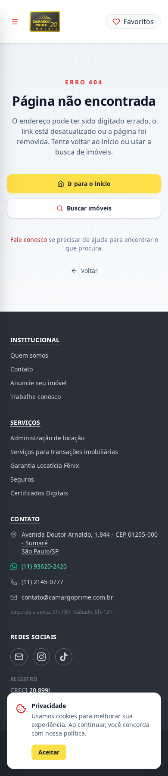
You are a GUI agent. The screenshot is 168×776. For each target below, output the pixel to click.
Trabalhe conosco (35, 397)
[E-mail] (19, 656)
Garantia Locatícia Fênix (44, 465)
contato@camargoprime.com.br (67, 597)
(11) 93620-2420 (44, 566)
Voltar (89, 270)
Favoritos (139, 21)
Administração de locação (47, 438)
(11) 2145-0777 (42, 582)
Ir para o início (89, 183)
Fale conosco (28, 239)
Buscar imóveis (89, 208)
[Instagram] (41, 656)
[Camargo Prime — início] (45, 21)
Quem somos (29, 355)
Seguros (22, 479)
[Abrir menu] (14, 21)
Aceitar (48, 752)
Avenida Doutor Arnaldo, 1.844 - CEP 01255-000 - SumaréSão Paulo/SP (90, 542)
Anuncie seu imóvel (38, 383)
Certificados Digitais (39, 493)
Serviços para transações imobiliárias (64, 452)
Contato (21, 369)
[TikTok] (63, 656)
